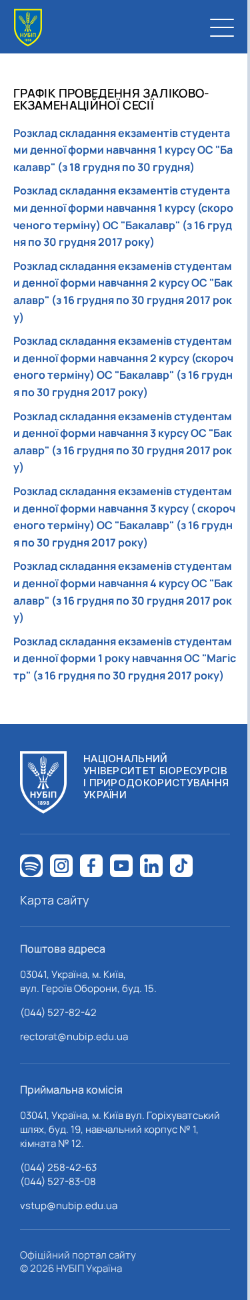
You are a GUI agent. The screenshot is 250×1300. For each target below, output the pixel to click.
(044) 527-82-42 (58, 1012)
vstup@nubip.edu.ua (68, 1205)
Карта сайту (54, 900)
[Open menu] (222, 27)
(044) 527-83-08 (58, 1181)
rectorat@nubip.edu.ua (74, 1036)
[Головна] (28, 27)
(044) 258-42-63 (58, 1167)
